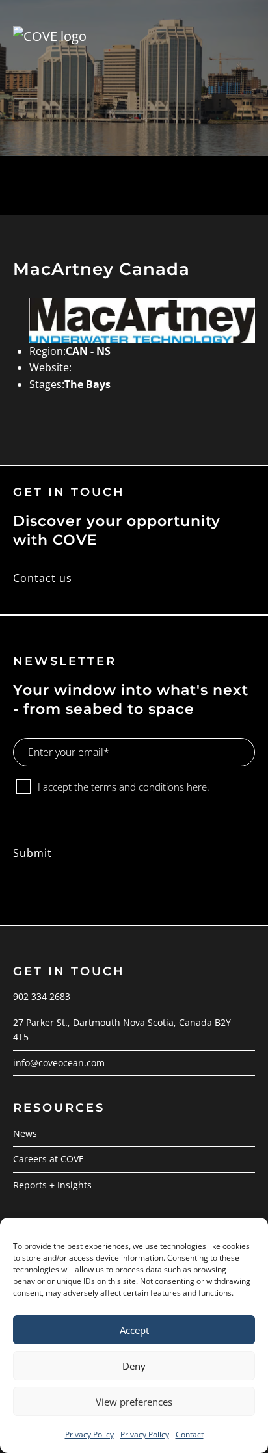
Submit (32, 853)
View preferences (134, 1401)
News (25, 1133)
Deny (134, 1365)
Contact (190, 1434)
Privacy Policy (89, 1434)
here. (198, 786)
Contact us (42, 578)
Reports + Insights (52, 1185)
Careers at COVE (48, 1159)
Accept (134, 1330)
